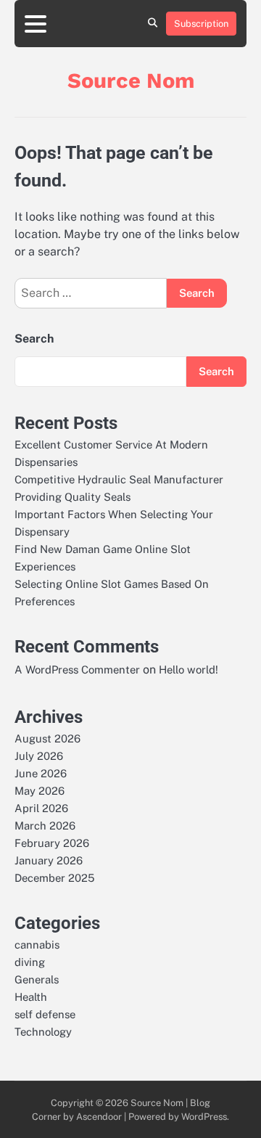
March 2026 (44, 825)
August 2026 (47, 738)
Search (34, 338)
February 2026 (51, 843)
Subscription (201, 23)
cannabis (36, 944)
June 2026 (40, 773)
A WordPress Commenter (77, 669)
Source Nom (130, 80)
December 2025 (54, 878)
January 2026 (48, 860)
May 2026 (39, 791)
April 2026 (41, 808)
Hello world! (188, 669)
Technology (43, 1032)
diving (29, 962)
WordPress (204, 1116)
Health (30, 997)
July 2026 (38, 756)
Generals (36, 979)
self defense (44, 1014)
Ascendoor (99, 1116)
